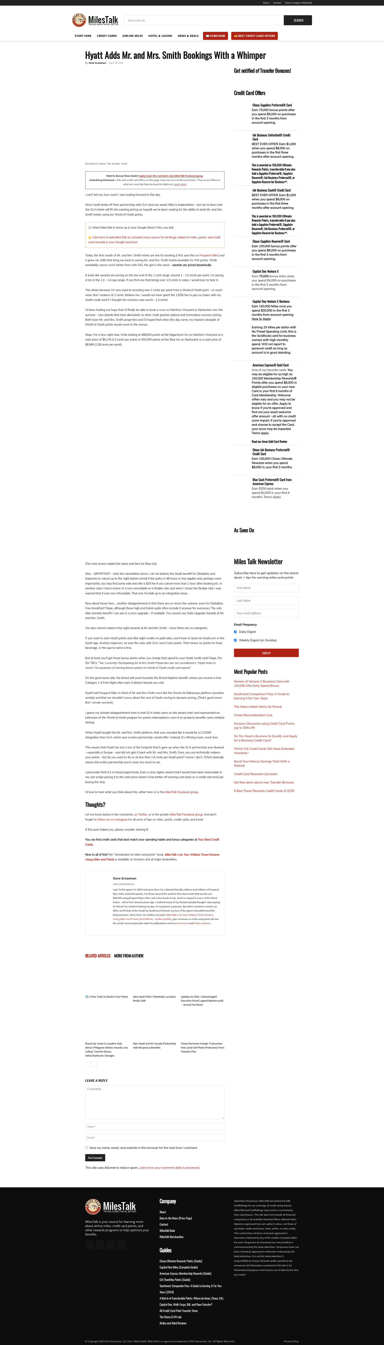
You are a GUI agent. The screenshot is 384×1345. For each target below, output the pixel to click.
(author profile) (163, 919)
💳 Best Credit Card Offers (254, 36)
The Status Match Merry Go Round (258, 707)
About (266, 2)
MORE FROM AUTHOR (128, 955)
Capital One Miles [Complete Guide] (179, 1267)
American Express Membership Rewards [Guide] (185, 1273)
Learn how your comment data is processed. (169, 1168)
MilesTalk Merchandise (171, 1236)
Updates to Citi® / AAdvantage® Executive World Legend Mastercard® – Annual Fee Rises (202, 1000)
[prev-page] (87, 1063)
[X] (88, 3)
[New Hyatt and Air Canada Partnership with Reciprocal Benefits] (155, 1025)
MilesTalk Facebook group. (186, 814)
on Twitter (140, 814)
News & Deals (188, 36)
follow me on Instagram (112, 819)
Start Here (83, 36)
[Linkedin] (130, 930)
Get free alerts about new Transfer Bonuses (264, 782)
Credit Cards (107, 36)
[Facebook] (75, 3)
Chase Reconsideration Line (253, 715)
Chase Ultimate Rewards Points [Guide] (181, 1261)
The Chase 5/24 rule (170, 1317)
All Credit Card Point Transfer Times (179, 1310)
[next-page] (94, 1063)
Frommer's (182, 923)
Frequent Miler (208, 255)
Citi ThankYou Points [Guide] (175, 1279)
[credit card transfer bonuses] (251, 80)
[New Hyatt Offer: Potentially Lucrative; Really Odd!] (155, 978)
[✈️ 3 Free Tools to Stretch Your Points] (107, 978)
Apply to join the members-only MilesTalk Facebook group (171, 175)
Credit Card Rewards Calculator (256, 774)
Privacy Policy (291, 1341)
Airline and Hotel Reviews (173, 1323)
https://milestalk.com (123, 884)
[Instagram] (82, 3)
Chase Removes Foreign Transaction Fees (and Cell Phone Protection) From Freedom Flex (202, 1047)
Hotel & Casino (160, 36)
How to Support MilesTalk (298, 2)
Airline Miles (132, 36)
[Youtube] (95, 3)
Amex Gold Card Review (274, 441)
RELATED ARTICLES (97, 955)
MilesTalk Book (167, 1230)
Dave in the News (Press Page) (176, 1218)
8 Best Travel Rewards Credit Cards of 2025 (264, 791)
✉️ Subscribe (215, 36)
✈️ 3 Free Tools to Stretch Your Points (106, 996)
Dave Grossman (97, 62)
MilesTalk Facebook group (181, 792)
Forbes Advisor (202, 923)
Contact (277, 2)
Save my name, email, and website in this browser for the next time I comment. (143, 1148)
